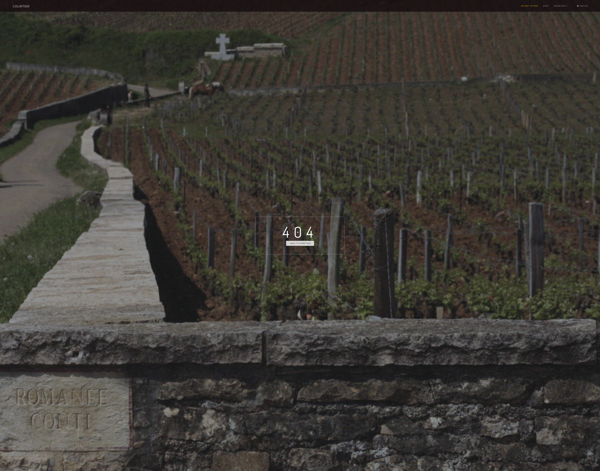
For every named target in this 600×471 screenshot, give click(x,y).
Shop (546, 6)
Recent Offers (529, 6)
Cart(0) (583, 6)
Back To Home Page (300, 243)
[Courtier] (21, 6)
